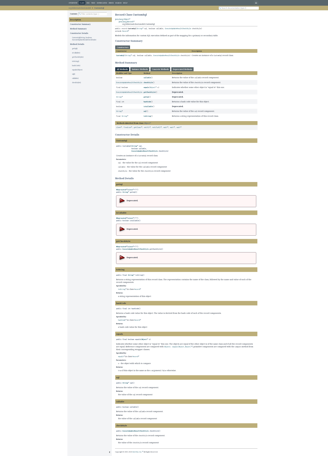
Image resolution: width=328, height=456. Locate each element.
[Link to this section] (144, 40)
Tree (93, 3)
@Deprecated (121, 190)
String (139, 28)
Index (111, 3)
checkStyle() (76, 82)
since (130, 190)
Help (125, 3)
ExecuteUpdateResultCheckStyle (178, 28)
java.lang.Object (122, 19)
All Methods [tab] (122, 69)
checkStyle (148, 82)
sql (145, 111)
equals (146, 87)
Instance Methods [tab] (140, 69)
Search (118, 3)
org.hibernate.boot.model (80, 8)
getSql (146, 97)
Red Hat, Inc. (137, 452)
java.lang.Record (126, 21)
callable (147, 78)
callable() (75, 78)
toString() (75, 61)
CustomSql (99, 8)
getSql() (75, 48)
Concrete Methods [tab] (160, 69)
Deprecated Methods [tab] (182, 69)
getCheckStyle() (78, 57)
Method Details (77, 44)
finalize (127, 127)
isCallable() (76, 53)
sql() (73, 74)
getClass (137, 127)
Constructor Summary (80, 24)
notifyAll (156, 127)
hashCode (147, 102)
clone (118, 127)
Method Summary (78, 28)
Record (125, 31)
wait (165, 127)
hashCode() (76, 65)
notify (146, 127)
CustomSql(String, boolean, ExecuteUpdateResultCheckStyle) (84, 38)
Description (75, 19)
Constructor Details (79, 33)
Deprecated (102, 3)
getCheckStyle (149, 92)
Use (88, 3)
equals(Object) (77, 70)
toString (147, 116)
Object (152, 87)
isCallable (148, 106)
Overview (73, 3)
